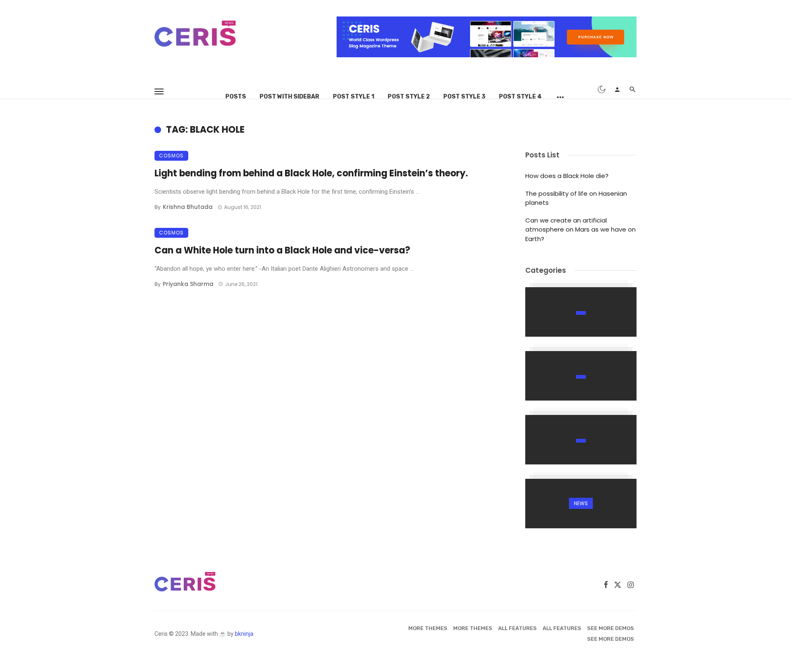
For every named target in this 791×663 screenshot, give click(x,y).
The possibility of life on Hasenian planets (576, 198)
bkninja (244, 633)
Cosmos (171, 155)
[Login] (617, 89)
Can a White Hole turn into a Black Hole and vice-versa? (282, 250)
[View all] (581, 312)
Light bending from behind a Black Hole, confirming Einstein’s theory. (311, 173)
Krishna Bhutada (188, 207)
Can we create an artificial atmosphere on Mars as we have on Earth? (580, 229)
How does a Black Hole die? (566, 175)
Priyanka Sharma (188, 284)
